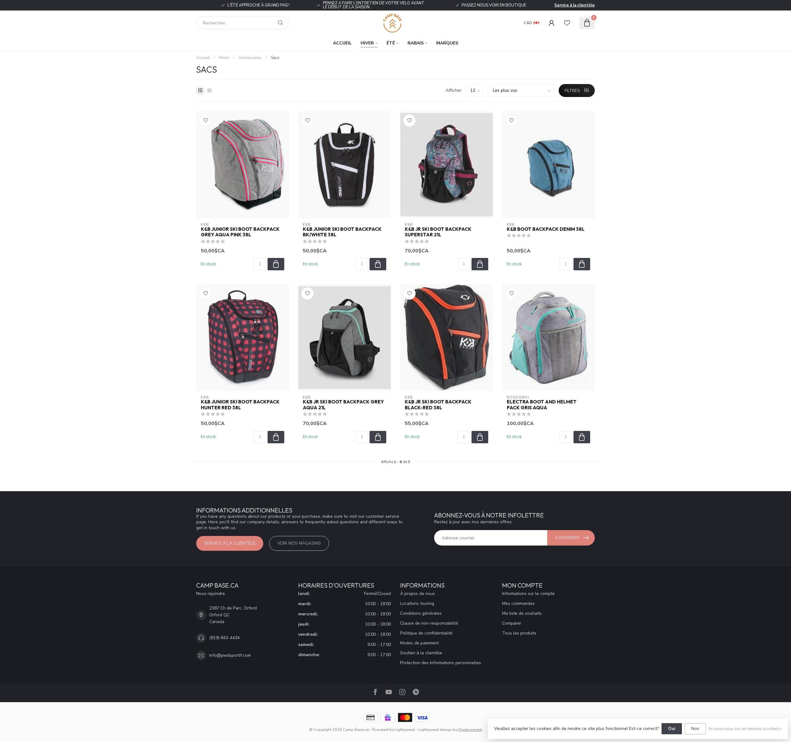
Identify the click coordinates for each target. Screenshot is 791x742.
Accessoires (250, 58)
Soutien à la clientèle (421, 653)
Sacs (275, 58)
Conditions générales (421, 613)
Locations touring (417, 603)
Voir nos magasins (299, 543)
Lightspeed (405, 729)
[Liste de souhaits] (567, 23)
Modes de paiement (419, 643)
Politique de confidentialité (426, 633)
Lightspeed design (435, 729)
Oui (671, 728)
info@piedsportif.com (230, 655)
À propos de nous (417, 594)
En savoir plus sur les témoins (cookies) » (745, 728)
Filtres (573, 91)
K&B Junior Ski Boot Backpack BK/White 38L (342, 232)
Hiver (367, 43)
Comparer (511, 623)
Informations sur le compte (528, 594)
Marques (447, 43)
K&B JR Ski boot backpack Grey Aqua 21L (343, 404)
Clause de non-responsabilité (429, 623)
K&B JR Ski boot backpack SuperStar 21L (438, 232)
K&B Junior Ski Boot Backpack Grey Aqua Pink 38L (240, 232)
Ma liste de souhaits (522, 613)
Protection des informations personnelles (440, 663)
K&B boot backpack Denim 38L (546, 229)
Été (391, 43)
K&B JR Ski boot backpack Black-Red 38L (438, 404)
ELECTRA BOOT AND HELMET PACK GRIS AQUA (542, 404)
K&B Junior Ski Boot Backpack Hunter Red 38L (240, 404)
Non (695, 728)
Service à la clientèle (574, 5)
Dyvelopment (470, 729)
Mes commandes (518, 603)
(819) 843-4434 (224, 638)
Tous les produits (519, 633)
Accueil (342, 43)
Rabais (416, 43)
